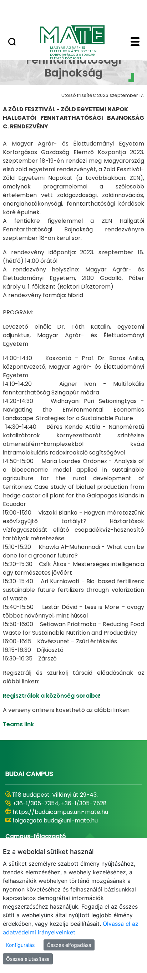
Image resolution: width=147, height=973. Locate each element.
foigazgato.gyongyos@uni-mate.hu (61, 820)
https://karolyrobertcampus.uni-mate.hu (70, 812)
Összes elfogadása (69, 945)
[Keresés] (12, 42)
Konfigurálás (20, 945)
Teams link (18, 724)
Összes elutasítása (28, 959)
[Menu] (135, 42)
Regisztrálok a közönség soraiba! (52, 696)
